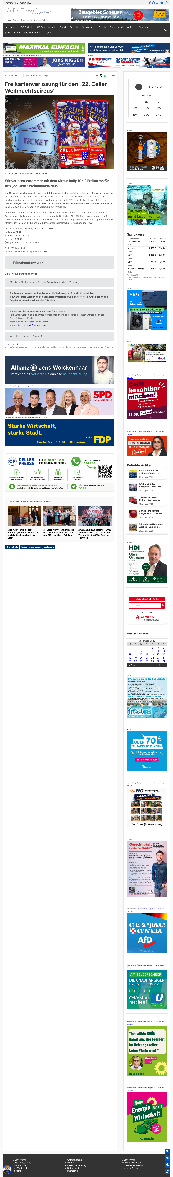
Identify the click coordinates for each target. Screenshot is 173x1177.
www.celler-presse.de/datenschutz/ (28, 325)
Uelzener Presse (130, 1168)
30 (158, 661)
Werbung (71, 1162)
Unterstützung (74, 1160)
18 (130, 657)
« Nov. (132, 665)
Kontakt (50, 32)
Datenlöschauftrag (76, 1165)
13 (141, 654)
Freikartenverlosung (31, 547)
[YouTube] (162, 2)
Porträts (17, 1170)
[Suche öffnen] (165, 30)
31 (164, 661)
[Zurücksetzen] (167, 1171)
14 (147, 654)
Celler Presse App (22, 1162)
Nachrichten (11, 27)
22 (152, 657)
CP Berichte (27, 27)
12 (135, 654)
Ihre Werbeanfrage (22, 1168)
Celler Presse (19, 1160)
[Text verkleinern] (167, 1158)
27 (141, 661)
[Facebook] (150, 2)
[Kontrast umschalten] (167, 1165)
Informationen (20, 1165)
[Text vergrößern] (167, 1151)
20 (141, 657)
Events (102, 27)
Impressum (72, 1170)
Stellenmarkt (116, 27)
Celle (27, 75)
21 (147, 657)
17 (164, 654)
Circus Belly (12, 547)
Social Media (11, 32)
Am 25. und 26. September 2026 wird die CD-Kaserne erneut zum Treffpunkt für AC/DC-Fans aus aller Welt (94, 534)
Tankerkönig (136, 277)
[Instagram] (153, 2)
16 (158, 654)
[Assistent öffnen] (7, 1169)
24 (163, 657)
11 (130, 654)
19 (135, 657)
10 (164, 651)
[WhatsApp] (166, 2)
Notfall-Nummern (33, 32)
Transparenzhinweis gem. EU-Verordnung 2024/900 (29, 55)
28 (146, 661)
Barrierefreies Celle (131, 1162)
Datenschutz (73, 1168)
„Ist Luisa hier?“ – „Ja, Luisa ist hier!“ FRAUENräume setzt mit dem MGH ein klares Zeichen (58, 533)
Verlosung (49, 547)
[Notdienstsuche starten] (163, 605)
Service (142, 27)
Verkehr (131, 27)
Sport (63, 27)
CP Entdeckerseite (46, 27)
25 (130, 661)
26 (135, 661)
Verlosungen (88, 27)
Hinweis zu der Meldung (14, 344)
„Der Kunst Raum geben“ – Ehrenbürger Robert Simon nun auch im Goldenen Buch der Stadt (23, 534)
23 (158, 657)
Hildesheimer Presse (132, 1165)
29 (152, 661)
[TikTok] (157, 2)
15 (152, 654)
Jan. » (162, 665)
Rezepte (74, 27)
